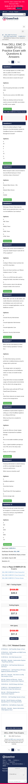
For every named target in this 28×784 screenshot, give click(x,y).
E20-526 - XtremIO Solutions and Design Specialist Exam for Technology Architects (11, 701)
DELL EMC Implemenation (10, 36)
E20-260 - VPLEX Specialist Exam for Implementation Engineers (10, 693)
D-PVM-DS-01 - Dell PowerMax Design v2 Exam (13, 649)
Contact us (16, 760)
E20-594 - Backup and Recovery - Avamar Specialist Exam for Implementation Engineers (12, 680)
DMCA (4, 766)
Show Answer (7, 109)
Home (5, 11)
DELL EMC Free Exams (11, 35)
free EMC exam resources (14, 739)
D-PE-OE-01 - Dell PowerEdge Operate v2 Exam (13, 697)
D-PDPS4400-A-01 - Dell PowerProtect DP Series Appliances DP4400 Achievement (13, 670)
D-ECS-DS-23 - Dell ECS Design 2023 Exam (12, 684)
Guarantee (12, 762)
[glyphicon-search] (24, 14)
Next (19, 62)
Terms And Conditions (17, 764)
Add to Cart (15, 597)
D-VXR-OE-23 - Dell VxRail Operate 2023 (11, 657)
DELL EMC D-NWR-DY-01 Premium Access (15, 112)
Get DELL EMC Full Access (14, 728)
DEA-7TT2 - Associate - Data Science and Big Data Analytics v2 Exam (12, 675)
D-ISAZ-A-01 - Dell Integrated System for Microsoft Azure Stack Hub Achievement (11, 688)
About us (5, 762)
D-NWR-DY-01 (22, 36)
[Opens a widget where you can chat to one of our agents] (17, 775)
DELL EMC (17, 551)
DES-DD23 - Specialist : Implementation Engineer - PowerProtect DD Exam (13, 661)
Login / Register (14, 11)
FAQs (9, 760)
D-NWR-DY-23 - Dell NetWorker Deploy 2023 (12, 705)
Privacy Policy (6, 764)
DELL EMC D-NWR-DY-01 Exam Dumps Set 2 (13, 575)
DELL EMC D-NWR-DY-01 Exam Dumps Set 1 (13, 572)
